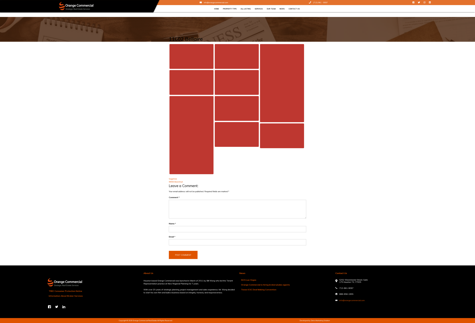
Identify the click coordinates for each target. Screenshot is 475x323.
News (282, 9)
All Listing (246, 9)
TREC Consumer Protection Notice (65, 291)
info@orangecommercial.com (216, 2)
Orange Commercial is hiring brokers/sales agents (265, 285)
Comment (174, 197)
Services (259, 9)
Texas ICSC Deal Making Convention (258, 289)
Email (172, 236)
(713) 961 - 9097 (320, 2)
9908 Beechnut (176, 182)
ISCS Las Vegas (248, 280)
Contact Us (294, 9)
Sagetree (173, 179)
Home (216, 9)
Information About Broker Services (66, 296)
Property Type (230, 9)
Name (172, 223)
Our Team (271, 9)
